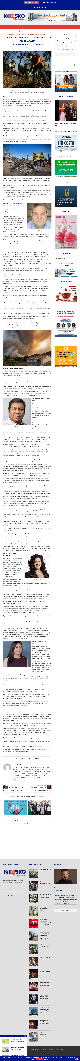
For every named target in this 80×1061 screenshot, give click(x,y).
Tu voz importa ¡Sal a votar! (45, 870)
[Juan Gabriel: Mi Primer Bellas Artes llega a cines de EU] (33, 1024)
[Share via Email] (38, 758)
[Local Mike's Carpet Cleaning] (66, 269)
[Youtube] (39, 7)
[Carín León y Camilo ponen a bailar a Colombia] (33, 911)
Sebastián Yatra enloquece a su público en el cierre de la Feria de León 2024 (45, 922)
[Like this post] (18, 758)
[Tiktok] (45, 7)
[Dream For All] (66, 75)
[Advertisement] (40, 844)
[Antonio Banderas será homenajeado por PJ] (65, 876)
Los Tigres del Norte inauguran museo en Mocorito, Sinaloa (45, 896)
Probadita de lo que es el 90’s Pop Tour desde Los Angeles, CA (45, 985)
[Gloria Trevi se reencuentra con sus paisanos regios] (33, 886)
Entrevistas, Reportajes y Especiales (30, 34)
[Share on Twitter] (22, 758)
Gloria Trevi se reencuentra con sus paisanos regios (45, 883)
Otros (13, 31)
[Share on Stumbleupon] (31, 758)
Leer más (46, 1059)
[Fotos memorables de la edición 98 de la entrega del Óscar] (66, 110)
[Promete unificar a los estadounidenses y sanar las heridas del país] (33, 999)
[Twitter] (37, 7)
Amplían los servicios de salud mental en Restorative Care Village (45, 1010)
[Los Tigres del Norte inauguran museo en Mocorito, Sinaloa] (33, 898)
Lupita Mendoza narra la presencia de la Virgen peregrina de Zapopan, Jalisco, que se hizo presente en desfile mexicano (45, 936)
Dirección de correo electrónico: (63, 46)
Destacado (17, 34)
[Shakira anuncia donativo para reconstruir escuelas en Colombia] (33, 1037)
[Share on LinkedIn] (26, 758)
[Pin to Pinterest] (24, 758)
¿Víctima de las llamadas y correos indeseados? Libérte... (65, 202)
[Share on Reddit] (29, 758)
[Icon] (33, 873)
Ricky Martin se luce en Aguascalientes (45, 958)
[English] (76, 1059)
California (10, 34)
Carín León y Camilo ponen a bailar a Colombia (45, 908)
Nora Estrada (17, 764)
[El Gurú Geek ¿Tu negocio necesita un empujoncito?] (66, 347)
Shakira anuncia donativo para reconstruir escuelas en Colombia (45, 1035)
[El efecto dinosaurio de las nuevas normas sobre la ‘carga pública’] (39, 807)
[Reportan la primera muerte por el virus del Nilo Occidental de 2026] (5, 1041)
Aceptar (39, 1059)
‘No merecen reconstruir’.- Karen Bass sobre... (17, 1048)
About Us (33, 5)
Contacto (39, 5)
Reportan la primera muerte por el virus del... (17, 1040)
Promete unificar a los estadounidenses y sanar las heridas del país (45, 997)
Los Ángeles (44, 34)
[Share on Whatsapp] (33, 758)
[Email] (42, 7)
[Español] (19, 31)
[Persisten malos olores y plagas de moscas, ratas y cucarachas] (15, 807)
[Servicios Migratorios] (66, 135)
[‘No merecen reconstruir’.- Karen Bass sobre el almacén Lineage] (5, 1049)
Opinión (6, 31)
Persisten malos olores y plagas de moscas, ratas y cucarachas (15, 818)
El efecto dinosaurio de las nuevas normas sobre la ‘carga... (39, 819)
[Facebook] (34, 7)
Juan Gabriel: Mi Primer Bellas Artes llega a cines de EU (45, 1022)
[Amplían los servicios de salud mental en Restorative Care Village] (33, 1011)
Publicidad (46, 5)
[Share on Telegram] (35, 758)
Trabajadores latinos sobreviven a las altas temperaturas (45, 946)
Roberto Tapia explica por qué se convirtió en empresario (45, 971)
